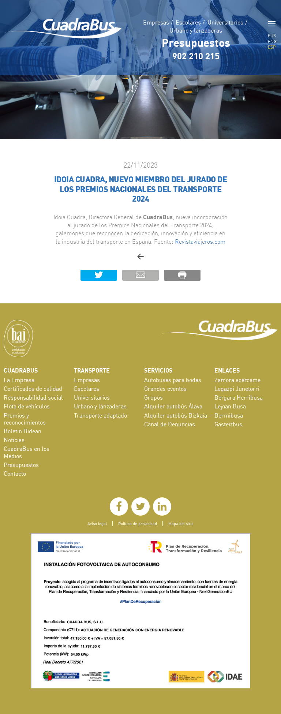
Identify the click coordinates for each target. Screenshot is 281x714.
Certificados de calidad (33, 388)
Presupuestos (196, 42)
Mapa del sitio (181, 523)
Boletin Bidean (22, 431)
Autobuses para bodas (172, 380)
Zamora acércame (237, 380)
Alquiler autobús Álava (173, 406)
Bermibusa (228, 415)
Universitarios (225, 22)
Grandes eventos (165, 388)
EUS (272, 35)
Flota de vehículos (27, 406)
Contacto (15, 473)
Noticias (14, 440)
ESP (272, 46)
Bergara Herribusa (238, 397)
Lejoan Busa (230, 406)
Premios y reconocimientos (25, 419)
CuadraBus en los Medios (26, 452)
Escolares (188, 22)
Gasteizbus (228, 424)
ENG (272, 41)
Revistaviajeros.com (200, 241)
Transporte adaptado (100, 415)
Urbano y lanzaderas (195, 30)
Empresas (156, 22)
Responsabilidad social (33, 397)
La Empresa (19, 380)
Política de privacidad (137, 523)
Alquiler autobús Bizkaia (175, 415)
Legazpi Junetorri (236, 388)
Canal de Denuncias (169, 424)
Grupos (153, 397)
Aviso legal (97, 523)
